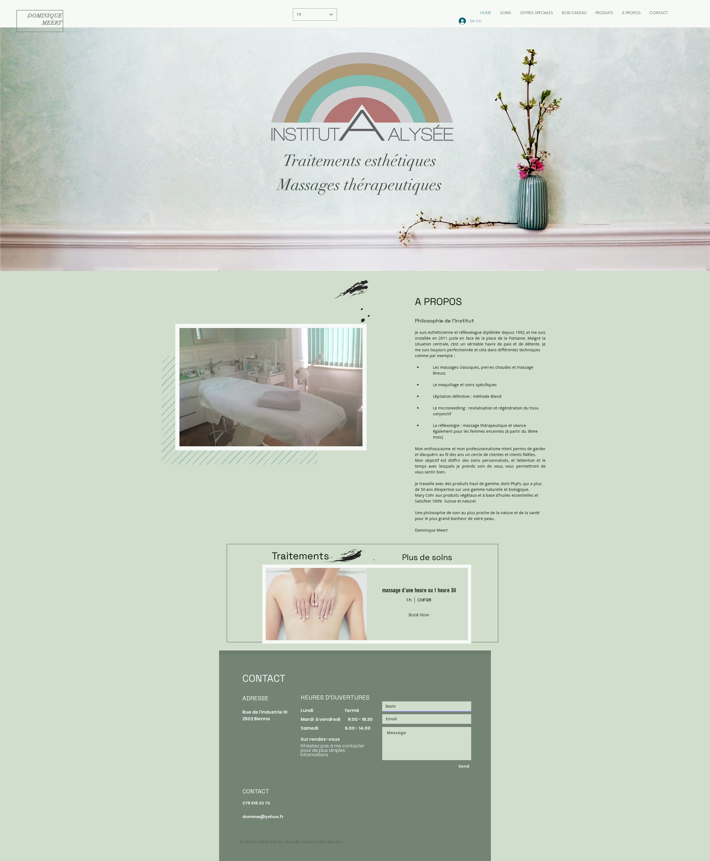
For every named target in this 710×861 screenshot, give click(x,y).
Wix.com (335, 842)
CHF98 (424, 600)
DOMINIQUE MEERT (45, 19)
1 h (409, 600)
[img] (314, 604)
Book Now (419, 615)
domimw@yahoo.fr (262, 816)
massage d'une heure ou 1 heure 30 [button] (419, 590)
